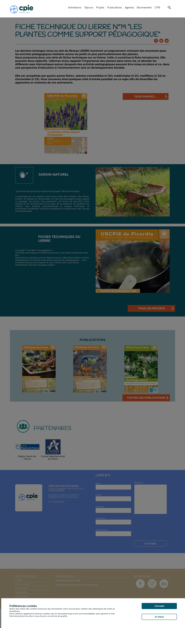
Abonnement (144, 7)
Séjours (88, 7)
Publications (114, 7)
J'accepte (159, 606)
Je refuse (159, 617)
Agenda (129, 7)
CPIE (157, 7)
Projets (100, 7)
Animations (74, 7)
